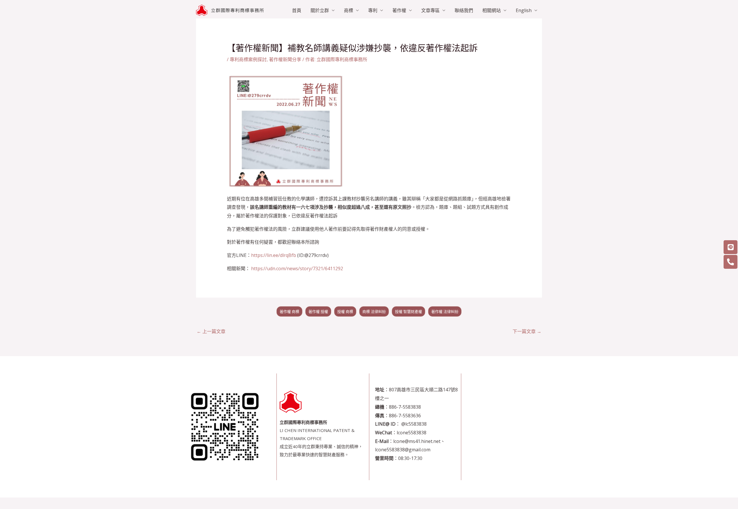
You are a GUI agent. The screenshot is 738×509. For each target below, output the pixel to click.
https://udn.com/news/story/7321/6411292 (297, 268)
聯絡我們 (464, 10)
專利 (372, 10)
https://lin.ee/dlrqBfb (273, 255)
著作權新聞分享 (285, 59)
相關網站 (491, 10)
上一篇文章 (211, 331)
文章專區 (430, 10)
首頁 (296, 10)
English (524, 10)
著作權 (399, 10)
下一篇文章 (527, 331)
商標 (348, 10)
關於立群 (319, 10)
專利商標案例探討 (248, 59)
